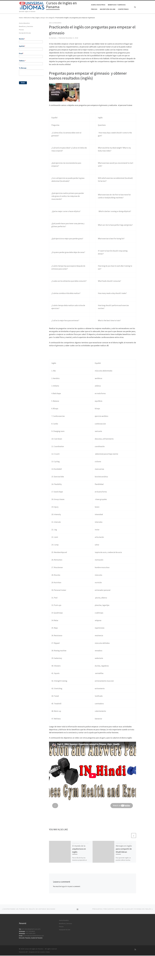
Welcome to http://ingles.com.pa (34, 18)
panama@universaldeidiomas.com (33, 936)
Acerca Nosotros (24, 23)
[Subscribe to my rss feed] (135, 949)
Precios (21, 30)
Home (21, 18)
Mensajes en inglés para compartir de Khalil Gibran (124, 849)
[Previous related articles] (128, 835)
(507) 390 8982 (25, 929)
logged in (64, 886)
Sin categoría (50, 18)
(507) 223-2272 (35, 929)
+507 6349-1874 (30, 933)
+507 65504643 (30, 931)
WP (27, 952)
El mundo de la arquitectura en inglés (79, 849)
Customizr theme (45, 952)
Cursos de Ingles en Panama (33, 949)
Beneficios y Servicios (26, 26)
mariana (54, 38)
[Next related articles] (133, 835)
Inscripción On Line (25, 33)
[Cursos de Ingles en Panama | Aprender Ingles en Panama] (32, 5)
